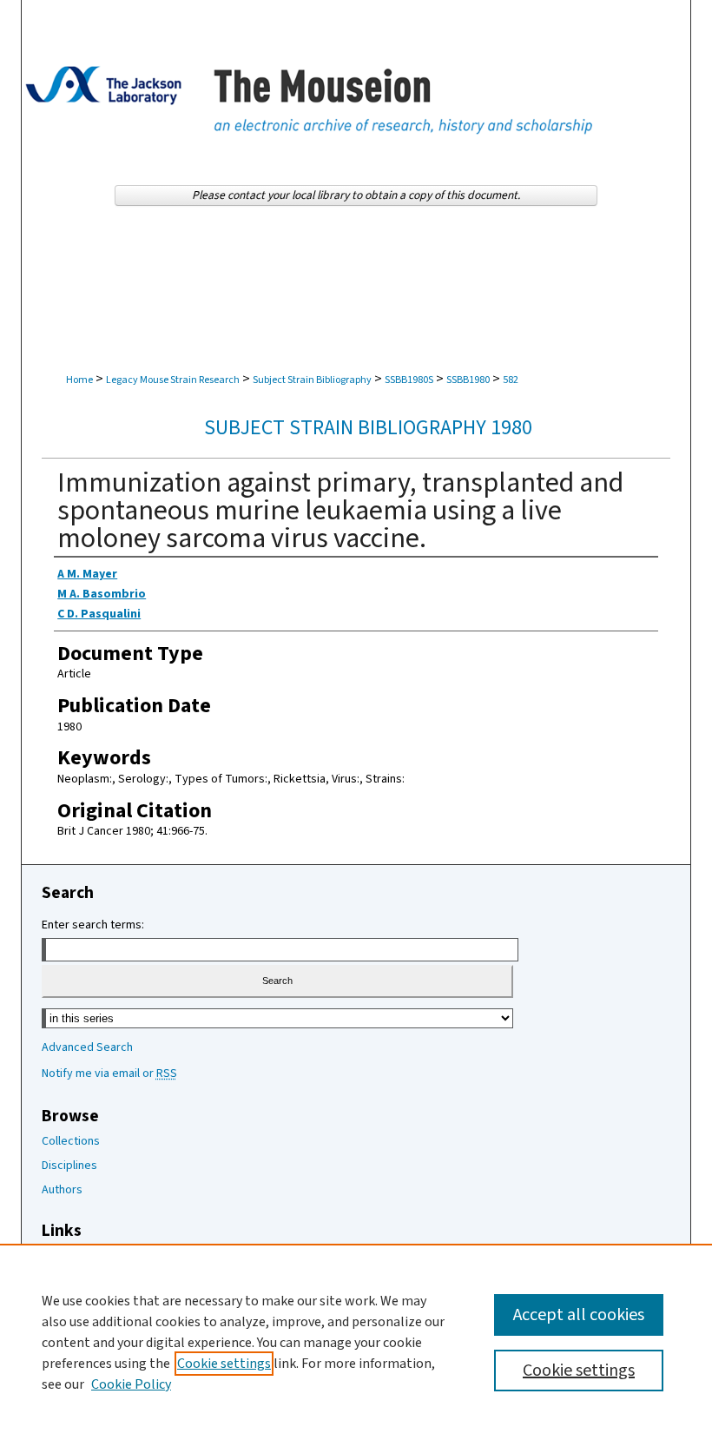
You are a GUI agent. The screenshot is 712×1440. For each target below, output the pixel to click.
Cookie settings (224, 1363)
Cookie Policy (131, 1384)
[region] (356, 1342)
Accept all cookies (578, 1315)
